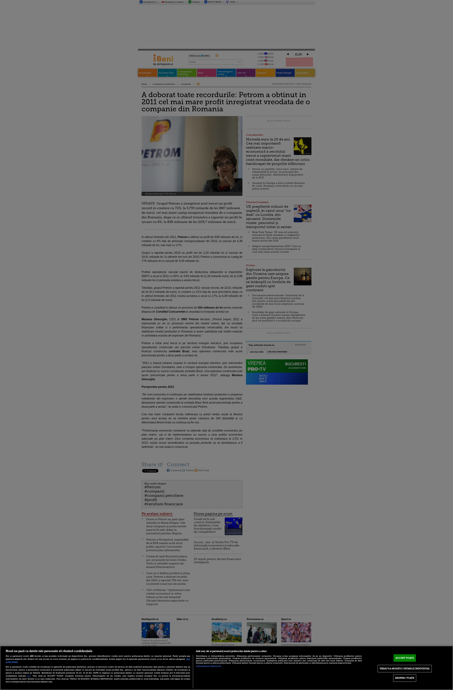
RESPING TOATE (404, 678)
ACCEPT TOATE (404, 658)
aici (29, 676)
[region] (226, 668)
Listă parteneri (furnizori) (208, 666)
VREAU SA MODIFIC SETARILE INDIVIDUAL (405, 668)
